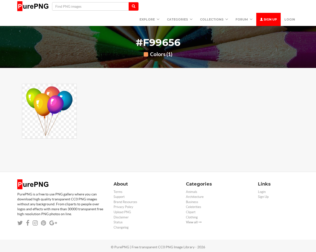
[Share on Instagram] (35, 223)
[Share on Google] (53, 223)
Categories (178, 19)
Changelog (121, 227)
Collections (212, 19)
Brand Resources (125, 202)
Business (192, 202)
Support (119, 197)
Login (289, 19)
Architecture (195, 197)
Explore (147, 19)
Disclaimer (121, 217)
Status (118, 222)
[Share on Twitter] (20, 223)
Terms (118, 192)
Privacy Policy (123, 207)
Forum (242, 19)
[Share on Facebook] (27, 223)
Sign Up (270, 19)
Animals (191, 192)
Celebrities (193, 207)
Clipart (191, 212)
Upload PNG (122, 212)
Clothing (192, 217)
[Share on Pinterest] (43, 223)
